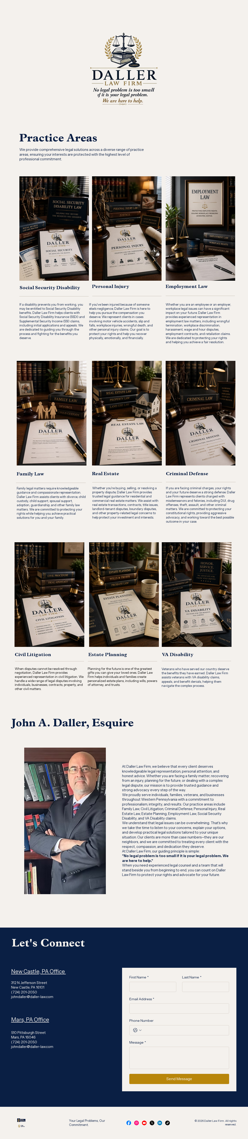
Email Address (141, 999)
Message (137, 1042)
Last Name (192, 977)
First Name (139, 977)
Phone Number (141, 1020)
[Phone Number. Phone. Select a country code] (137, 1030)
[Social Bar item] (128, 1123)
